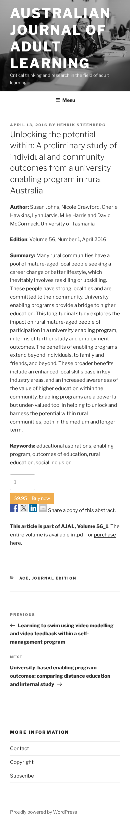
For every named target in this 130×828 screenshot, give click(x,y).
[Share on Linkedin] (33, 508)
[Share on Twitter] (24, 508)
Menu (68, 100)
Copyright (22, 762)
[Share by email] (43, 508)
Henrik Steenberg (81, 125)
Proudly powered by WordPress (43, 812)
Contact (19, 749)
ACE (24, 578)
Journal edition (54, 578)
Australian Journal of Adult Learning (60, 38)
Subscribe (22, 776)
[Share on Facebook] (14, 508)
